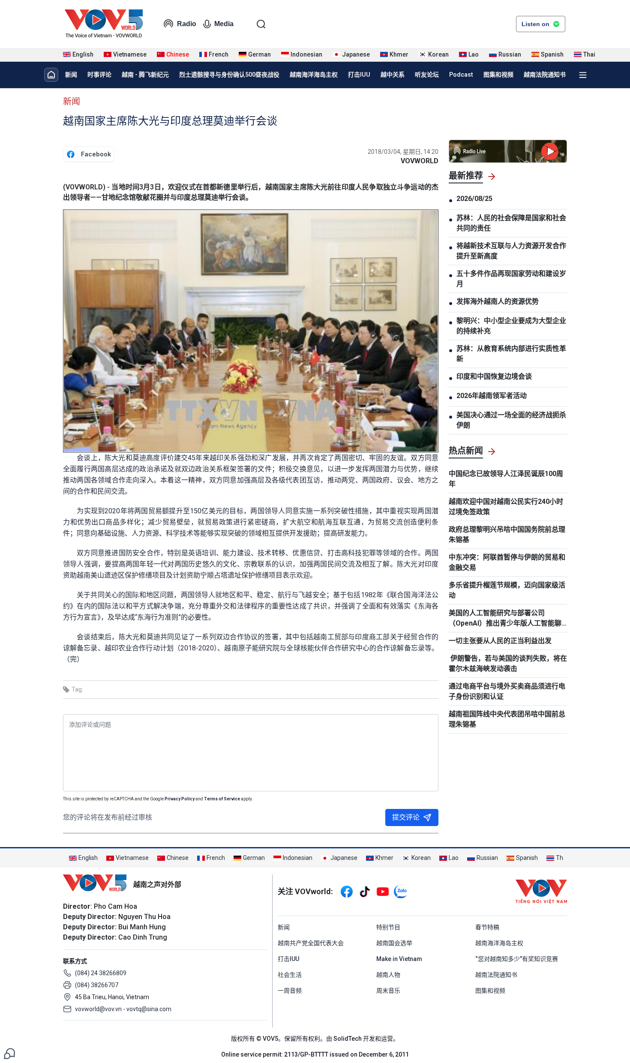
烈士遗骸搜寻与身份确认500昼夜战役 (229, 74)
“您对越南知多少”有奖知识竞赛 (516, 958)
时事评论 (99, 74)
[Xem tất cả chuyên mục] (583, 75)
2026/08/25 (474, 199)
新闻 (71, 74)
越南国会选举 (394, 943)
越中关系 (393, 74)
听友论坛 (427, 74)
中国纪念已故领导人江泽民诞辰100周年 (506, 479)
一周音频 (290, 990)
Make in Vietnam (399, 958)
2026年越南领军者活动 (491, 396)
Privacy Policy (180, 799)
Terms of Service (222, 799)
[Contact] (9, 1053)
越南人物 (388, 974)
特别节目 (388, 927)
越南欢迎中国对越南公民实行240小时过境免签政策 (506, 506)
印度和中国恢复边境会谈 (494, 376)
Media (224, 23)
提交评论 (406, 817)
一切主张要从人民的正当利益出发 (500, 641)
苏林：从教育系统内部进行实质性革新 (511, 353)
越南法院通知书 (545, 74)
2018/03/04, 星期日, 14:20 (403, 151)
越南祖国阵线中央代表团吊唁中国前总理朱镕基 (507, 719)
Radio (186, 23)
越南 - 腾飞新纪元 (145, 74)
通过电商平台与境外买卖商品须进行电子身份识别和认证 (507, 691)
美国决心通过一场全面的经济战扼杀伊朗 (511, 420)
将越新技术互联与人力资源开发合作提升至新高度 (511, 251)
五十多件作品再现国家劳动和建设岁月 (511, 278)
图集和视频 (498, 74)
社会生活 (290, 974)
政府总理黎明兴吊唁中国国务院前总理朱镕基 (507, 534)
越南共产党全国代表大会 (311, 943)
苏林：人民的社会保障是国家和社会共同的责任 (511, 223)
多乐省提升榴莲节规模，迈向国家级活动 (507, 590)
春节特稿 (487, 927)
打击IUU (359, 74)
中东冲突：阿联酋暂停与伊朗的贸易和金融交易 (507, 562)
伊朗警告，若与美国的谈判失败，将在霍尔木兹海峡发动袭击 (508, 663)
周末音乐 (388, 990)
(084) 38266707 (96, 985)
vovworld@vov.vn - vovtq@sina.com (123, 1009)
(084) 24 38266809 (100, 973)
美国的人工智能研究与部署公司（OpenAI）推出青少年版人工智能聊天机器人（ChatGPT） (505, 619)
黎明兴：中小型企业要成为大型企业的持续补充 (511, 326)
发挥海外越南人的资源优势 (497, 301)
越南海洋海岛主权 (314, 74)
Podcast (461, 74)
